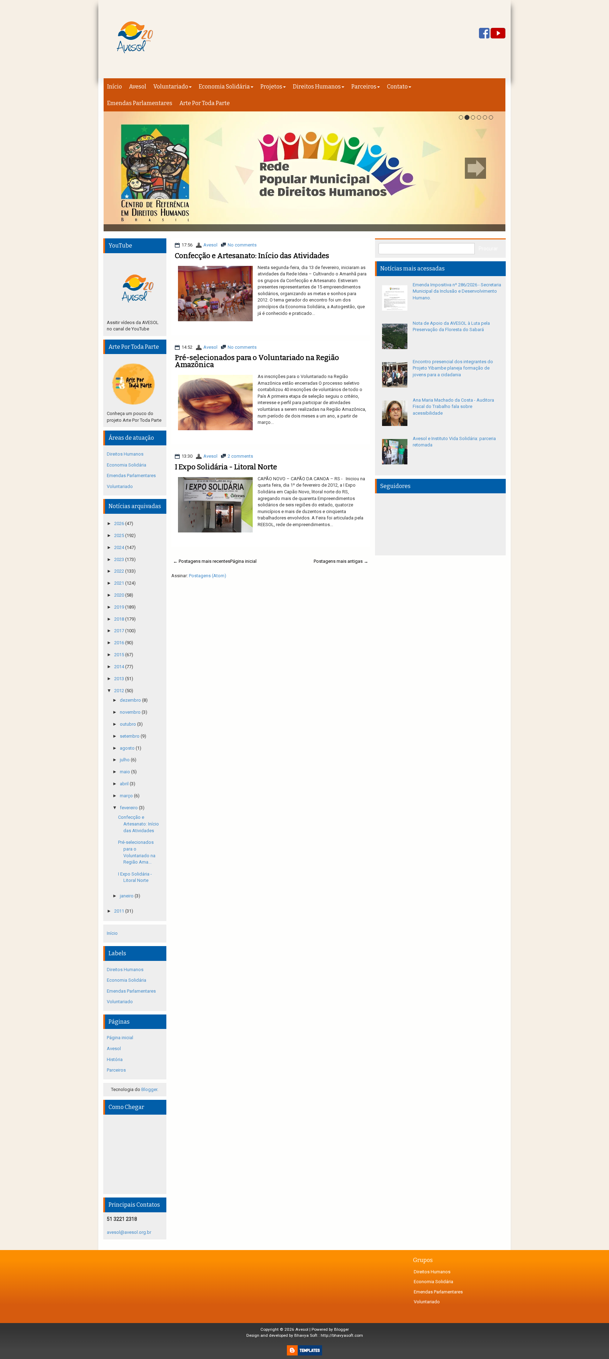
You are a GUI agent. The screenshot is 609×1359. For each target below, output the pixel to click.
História (115, 1059)
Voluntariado (170, 86)
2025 (119, 535)
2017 (119, 630)
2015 (119, 654)
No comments (242, 245)
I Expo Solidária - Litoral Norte (226, 467)
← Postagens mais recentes (201, 561)
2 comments (240, 456)
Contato (397, 86)
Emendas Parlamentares (139, 103)
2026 (119, 523)
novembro (131, 712)
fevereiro (129, 807)
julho (125, 759)
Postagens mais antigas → (341, 561)
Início (114, 86)
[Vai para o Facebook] (484, 33)
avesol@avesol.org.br (129, 1232)
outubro (128, 724)
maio (125, 771)
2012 (119, 690)
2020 (119, 595)
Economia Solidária (224, 86)
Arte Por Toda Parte (204, 103)
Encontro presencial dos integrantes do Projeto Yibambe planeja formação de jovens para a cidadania (453, 368)
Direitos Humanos (317, 86)
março (127, 795)
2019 (119, 607)
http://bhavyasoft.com (342, 1335)
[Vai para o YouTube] (498, 33)
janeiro (127, 895)
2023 (119, 559)
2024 (119, 547)
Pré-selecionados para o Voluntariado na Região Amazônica (257, 361)
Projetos (271, 86)
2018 (119, 619)
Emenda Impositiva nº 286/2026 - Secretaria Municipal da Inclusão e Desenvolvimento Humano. (457, 291)
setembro (130, 736)
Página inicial (243, 561)
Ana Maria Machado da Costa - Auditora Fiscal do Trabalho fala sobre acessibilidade (453, 406)
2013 (119, 678)
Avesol (137, 86)
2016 (119, 642)
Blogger (149, 1089)
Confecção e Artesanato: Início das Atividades (252, 255)
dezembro (131, 700)
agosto (128, 748)
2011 (119, 911)
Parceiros (363, 86)
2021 (119, 583)
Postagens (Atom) (207, 575)
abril (125, 783)
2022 (119, 571)
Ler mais (352, 325)
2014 (119, 666)
